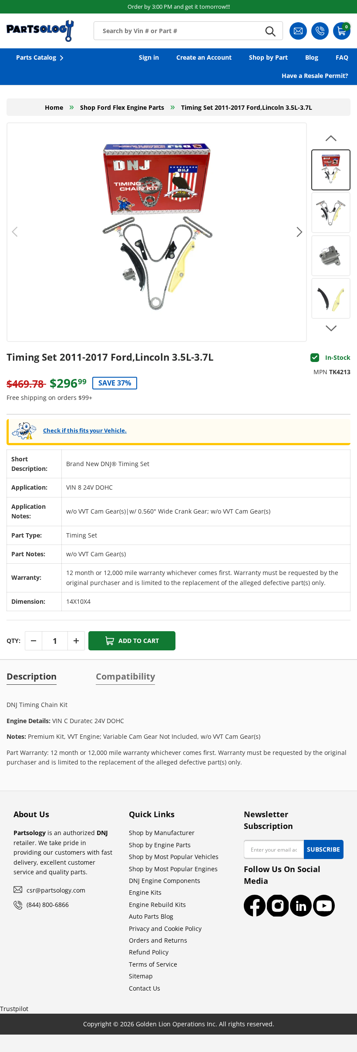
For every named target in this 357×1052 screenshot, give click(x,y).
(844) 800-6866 (48, 904)
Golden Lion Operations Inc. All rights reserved (204, 1024)
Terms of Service (153, 964)
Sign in (149, 57)
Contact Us (144, 988)
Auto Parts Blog (151, 916)
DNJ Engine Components (164, 880)
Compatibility (125, 676)
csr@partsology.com (56, 890)
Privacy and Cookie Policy (165, 928)
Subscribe (323, 849)
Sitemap (141, 976)
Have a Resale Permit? (315, 75)
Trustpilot (14, 1009)
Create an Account (204, 57)
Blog (311, 57)
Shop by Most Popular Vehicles (174, 856)
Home (54, 107)
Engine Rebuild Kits (157, 904)
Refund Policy (148, 952)
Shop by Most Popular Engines (173, 869)
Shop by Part (268, 57)
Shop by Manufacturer (162, 833)
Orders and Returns (158, 940)
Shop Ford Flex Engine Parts (122, 107)
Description (32, 676)
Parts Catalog (36, 57)
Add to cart (138, 640)
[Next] (298, 232)
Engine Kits (145, 892)
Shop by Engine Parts (160, 845)
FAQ (342, 57)
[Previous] (15, 232)
